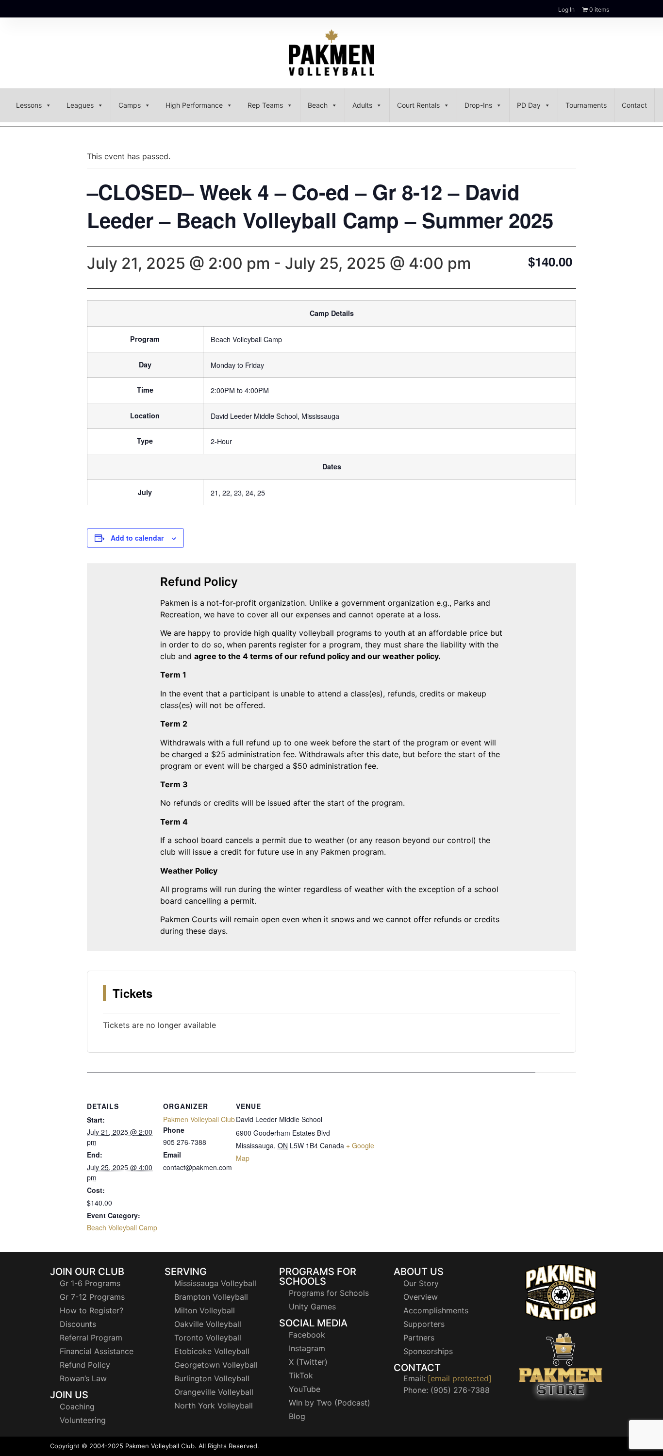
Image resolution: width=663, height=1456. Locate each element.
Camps (129, 105)
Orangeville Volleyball (213, 1392)
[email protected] (460, 1378)
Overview (420, 1297)
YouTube (304, 1389)
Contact (634, 105)
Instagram (307, 1348)
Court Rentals (418, 105)
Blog (297, 1416)
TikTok (301, 1375)
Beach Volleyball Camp (122, 1227)
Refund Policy (85, 1365)
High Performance (194, 105)
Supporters (424, 1324)
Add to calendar (137, 538)
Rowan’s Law (83, 1378)
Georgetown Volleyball (216, 1365)
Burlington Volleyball (211, 1378)
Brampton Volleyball (211, 1297)
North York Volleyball (213, 1405)
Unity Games (312, 1306)
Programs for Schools (329, 1293)
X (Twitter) (308, 1362)
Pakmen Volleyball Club (199, 1119)
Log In (566, 9)
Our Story (421, 1283)
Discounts (78, 1324)
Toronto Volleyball (207, 1337)
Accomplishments (435, 1310)
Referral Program (91, 1337)
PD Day (529, 105)
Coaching (77, 1406)
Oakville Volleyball (207, 1324)
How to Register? (91, 1310)
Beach (318, 105)
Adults (362, 105)
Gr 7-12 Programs (92, 1297)
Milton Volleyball (204, 1310)
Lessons (29, 105)
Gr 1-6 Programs (90, 1283)
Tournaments (586, 105)
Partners (418, 1337)
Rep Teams (265, 105)
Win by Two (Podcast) (329, 1402)
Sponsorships (428, 1351)
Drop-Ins (478, 105)
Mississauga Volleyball (215, 1283)
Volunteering (83, 1420)
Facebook (307, 1335)
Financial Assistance (96, 1351)
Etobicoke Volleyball (211, 1351)
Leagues (80, 105)
